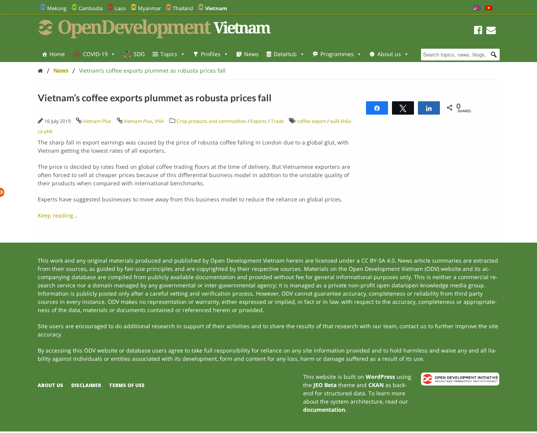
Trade (277, 121)
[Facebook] (478, 31)
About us (389, 54)
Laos (120, 8)
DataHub (285, 54)
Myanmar (149, 8)
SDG (139, 54)
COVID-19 (95, 54)
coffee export (311, 121)
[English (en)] (476, 8)
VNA (159, 121)
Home (57, 54)
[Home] (40, 70)
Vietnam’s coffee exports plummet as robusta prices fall (152, 70)
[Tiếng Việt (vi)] (488, 8)
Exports (258, 121)
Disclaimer (86, 385)
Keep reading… (57, 215)
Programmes (337, 54)
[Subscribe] (491, 31)
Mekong (56, 8)
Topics (168, 54)
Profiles (211, 54)
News (251, 54)
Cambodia (91, 8)
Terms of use (127, 385)
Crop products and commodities (211, 121)
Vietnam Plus (97, 121)
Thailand (183, 8)
